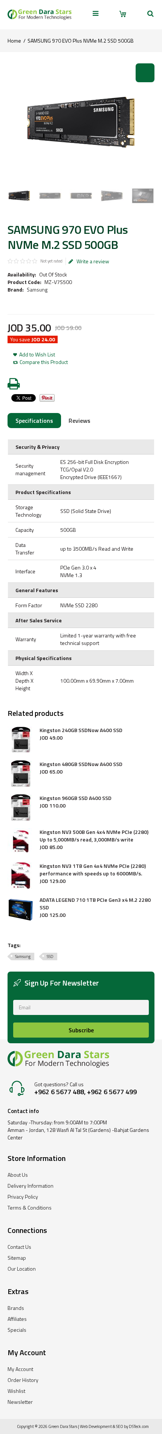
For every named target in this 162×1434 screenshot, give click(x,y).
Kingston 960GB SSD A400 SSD (76, 798)
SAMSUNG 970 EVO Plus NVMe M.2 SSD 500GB (81, 41)
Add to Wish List (37, 354)
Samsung (37, 289)
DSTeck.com (139, 1426)
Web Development (96, 1426)
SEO (119, 1426)
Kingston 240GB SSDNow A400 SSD (81, 730)
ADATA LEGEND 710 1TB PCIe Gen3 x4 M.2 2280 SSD (95, 903)
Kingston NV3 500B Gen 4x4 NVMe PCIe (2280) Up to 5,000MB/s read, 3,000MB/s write (94, 835)
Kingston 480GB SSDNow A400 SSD (81, 764)
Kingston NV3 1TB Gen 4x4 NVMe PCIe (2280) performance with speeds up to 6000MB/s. (93, 869)
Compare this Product (44, 362)
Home (14, 41)
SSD (50, 956)
